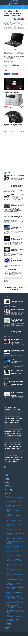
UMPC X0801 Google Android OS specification (12, 544)
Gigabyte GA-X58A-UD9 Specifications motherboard (13, 584)
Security (13, 448)
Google (14, 431)
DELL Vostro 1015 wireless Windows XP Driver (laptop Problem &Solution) (17, 372)
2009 (6, 627)
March (7, 623)
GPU (17, 433)
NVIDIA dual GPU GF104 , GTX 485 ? (13, 557)
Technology (12, 420)
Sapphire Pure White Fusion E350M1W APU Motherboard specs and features (17, 205)
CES (5, 433)
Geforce (19, 442)
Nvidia (9, 414)
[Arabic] (15, 289)
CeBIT (10, 446)
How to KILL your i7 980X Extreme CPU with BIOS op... (14, 503)
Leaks (5, 459)
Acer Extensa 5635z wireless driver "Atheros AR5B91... (15, 612)
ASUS (5, 444)
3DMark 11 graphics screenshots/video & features (14, 542)
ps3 (16, 450)
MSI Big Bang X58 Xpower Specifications (14, 560)
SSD (15, 435)
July (7, 493)
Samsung (20, 429)
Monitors (6, 440)
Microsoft (11, 422)
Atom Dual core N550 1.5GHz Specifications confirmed (15, 567)
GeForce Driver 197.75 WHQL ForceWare (14, 582)
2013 (6, 481)
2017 (6, 475)
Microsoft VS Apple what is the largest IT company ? (14, 519)
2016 (6, 477)
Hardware (10, 407)
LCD (11, 444)
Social (9, 461)
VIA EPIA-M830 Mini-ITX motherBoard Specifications (13, 608)
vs (20, 446)
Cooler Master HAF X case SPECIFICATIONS (14, 529)
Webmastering (17, 444)
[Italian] (15, 287)
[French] (8, 287)
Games (14, 407)
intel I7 (10, 455)
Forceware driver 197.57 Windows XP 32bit (14, 616)
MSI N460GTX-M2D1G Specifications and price (14, 565)
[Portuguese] (22, 287)
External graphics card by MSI (12, 548)
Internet (16, 453)
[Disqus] (14, 153)
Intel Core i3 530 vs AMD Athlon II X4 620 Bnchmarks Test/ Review (17, 249)
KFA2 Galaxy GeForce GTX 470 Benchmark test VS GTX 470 (14, 588)
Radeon (8, 448)
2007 (6, 630)
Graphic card (7, 418)
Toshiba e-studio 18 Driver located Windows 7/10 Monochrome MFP (14, 108)
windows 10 (18, 459)
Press (5, 411)
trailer (16, 422)
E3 (4, 453)
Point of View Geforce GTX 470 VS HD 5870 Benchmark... (14, 577)
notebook (12, 450)
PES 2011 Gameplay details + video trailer (14, 610)
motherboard (7, 424)
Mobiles (13, 414)
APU (14, 433)
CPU (20, 414)
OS (14, 437)
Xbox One (19, 435)
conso (5, 455)
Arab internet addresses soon (12, 601)
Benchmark (20, 411)
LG (21, 457)
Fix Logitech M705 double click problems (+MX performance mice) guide (13, 125)
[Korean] (13, 289)
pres (14, 459)
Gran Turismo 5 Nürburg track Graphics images (14, 580)
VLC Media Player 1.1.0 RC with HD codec (14, 501)
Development (15, 446)
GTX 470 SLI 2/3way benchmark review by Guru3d (14, 575)
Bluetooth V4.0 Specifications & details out (16, 260)
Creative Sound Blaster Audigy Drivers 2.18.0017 (14, 614)
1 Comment (8, 18)
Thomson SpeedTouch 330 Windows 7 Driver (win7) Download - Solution (17, 320)
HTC (8, 444)
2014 (6, 479)
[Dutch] (18, 287)
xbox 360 (20, 440)
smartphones (11, 416)
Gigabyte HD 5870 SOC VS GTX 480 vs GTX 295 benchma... (14, 603)
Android (17, 424)
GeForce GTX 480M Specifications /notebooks (13, 516)
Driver (10, 71)
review (13, 424)
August (8, 492)
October (8, 489)
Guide (12, 453)
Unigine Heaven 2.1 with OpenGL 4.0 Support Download (15, 534)
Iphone (20, 433)
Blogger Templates (19, 634)
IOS (5, 448)
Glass (8, 453)
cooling (6, 446)
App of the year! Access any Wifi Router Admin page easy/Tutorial (17, 227)
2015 (6, 478)
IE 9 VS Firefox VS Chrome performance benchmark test (14, 606)
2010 (6, 485)
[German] (10, 287)
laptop (5, 422)
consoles (6, 420)
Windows (19, 427)
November (8, 488)
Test (17, 414)
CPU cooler (15, 440)
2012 (6, 482)
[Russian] (20, 287)
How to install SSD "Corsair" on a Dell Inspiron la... (13, 572)
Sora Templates (12, 634)
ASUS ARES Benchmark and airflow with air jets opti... (14, 508)
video (19, 409)
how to (17, 420)
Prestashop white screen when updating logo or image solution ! (17, 216)
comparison (13, 427)
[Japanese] (10, 289)
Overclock (9, 433)
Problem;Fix (6, 427)
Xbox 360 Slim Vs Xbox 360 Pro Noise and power (17, 186)
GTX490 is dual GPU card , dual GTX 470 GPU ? (15, 539)
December (8, 486)
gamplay (9, 459)
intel (5, 416)
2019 (6, 474)
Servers (18, 448)
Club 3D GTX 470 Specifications (12, 595)
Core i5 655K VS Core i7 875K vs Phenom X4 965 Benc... (15, 513)
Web (20, 453)
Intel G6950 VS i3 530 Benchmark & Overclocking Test (13, 597)
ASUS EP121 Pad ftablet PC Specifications (14, 497)
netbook (18, 437)
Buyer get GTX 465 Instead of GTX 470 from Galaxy (15, 547)
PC (10, 440)
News (5, 407)
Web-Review (6, 450)
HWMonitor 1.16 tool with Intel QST (13, 559)
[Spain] (13, 287)
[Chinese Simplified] (18, 289)
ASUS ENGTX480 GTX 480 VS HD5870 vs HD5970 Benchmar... (14, 620)
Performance (14, 429)
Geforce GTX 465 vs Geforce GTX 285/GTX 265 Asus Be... (14, 511)
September (8, 490)
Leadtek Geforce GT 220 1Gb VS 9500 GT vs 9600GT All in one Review (17, 341)
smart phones (14, 461)
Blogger (15, 455)
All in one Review (7, 431)
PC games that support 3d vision (12, 551)
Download (6, 71)
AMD (5, 414)
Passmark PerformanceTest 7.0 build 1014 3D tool (14, 499)
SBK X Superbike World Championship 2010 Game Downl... (15, 527)
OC (5, 435)
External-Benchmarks (8, 457)
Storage (6, 442)
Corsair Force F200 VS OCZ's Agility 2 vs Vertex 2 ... (14, 556)
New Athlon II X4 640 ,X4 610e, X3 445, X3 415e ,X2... (14, 593)
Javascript (17, 457)
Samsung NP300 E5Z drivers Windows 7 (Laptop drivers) (17, 300)
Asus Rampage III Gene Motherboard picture (15, 505)
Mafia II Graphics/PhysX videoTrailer (13, 520)
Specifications (7, 409)
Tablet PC (19, 431)
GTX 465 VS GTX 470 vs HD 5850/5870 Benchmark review (13, 536)
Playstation (10, 437)
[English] (6, 287)
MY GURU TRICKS (14, 71)
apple (9, 429)
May (7, 496)
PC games (17, 416)
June (7, 494)
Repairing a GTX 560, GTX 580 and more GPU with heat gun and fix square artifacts (13, 92)
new (5, 429)
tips (5, 437)
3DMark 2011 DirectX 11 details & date (13, 550)
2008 (6, 628)
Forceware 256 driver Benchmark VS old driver (14, 531)
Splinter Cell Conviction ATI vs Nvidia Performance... (13, 562)
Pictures (15, 442)
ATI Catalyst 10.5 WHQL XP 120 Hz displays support (14, 525)
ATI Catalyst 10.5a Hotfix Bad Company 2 (14, 506)
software (14, 411)
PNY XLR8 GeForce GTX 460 (17, 194)
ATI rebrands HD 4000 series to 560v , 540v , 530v (15, 599)
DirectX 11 (21, 450)
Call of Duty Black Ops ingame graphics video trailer (14, 553)
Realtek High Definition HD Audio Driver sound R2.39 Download (17, 394)
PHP (5, 461)
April (7, 621)
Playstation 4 (10, 435)
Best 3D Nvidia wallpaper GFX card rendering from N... (15, 590)
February (8, 624)
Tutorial (20, 418)
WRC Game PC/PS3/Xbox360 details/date (14, 618)
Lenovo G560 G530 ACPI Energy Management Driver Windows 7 (11, 270)
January (8, 626)
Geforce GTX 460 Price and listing (13, 586)
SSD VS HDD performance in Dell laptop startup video (14, 570)
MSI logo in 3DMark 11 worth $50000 (13, 538)
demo (10, 442)
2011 (6, 483)
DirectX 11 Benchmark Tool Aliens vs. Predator (13, 522)
